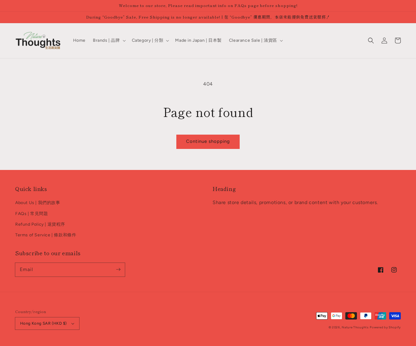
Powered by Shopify (385, 327)
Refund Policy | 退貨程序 (40, 224)
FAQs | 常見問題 (31, 213)
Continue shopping (208, 141)
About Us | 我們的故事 (37, 202)
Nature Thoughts (355, 327)
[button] (371, 40)
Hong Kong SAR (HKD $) (43, 323)
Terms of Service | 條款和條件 (45, 235)
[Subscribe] (118, 269)
